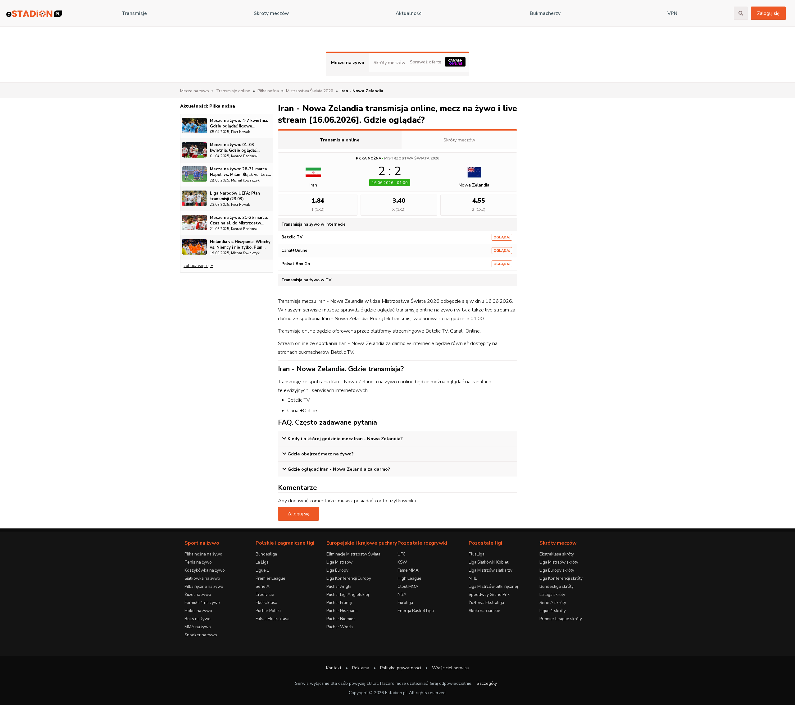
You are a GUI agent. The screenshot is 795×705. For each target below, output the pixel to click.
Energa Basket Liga (416, 611)
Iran (313, 185)
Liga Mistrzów (339, 562)
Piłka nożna (368, 158)
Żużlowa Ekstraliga (486, 603)
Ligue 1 (262, 570)
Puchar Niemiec (340, 619)
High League (409, 578)
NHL (473, 578)
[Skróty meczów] (34, 13)
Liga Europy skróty (556, 570)
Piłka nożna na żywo (203, 554)
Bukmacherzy (545, 13)
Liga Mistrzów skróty (558, 562)
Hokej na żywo (198, 611)
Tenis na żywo (198, 562)
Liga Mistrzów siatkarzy (490, 570)
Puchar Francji (339, 603)
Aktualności (409, 13)
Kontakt (333, 668)
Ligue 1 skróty (552, 611)
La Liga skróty (552, 594)
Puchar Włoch (339, 627)
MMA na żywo (197, 627)
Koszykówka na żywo (204, 570)
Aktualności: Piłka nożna (207, 106)
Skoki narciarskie (484, 611)
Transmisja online (340, 140)
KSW (402, 562)
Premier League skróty (560, 619)
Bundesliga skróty (556, 586)
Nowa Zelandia (474, 185)
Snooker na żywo (200, 635)
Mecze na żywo (347, 62)
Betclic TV (291, 237)
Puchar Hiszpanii (341, 611)
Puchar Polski (268, 611)
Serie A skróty (552, 603)
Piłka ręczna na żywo (203, 586)
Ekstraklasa (266, 603)
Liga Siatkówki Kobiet (488, 562)
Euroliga (405, 603)
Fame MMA (408, 570)
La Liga (262, 562)
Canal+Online (294, 250)
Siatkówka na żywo (202, 578)
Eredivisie (265, 594)
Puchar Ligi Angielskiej (347, 594)
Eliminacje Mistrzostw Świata (353, 554)
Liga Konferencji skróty (561, 578)
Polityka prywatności (400, 668)
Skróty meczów (271, 13)
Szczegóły (487, 683)
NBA (402, 594)
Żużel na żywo (197, 594)
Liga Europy (337, 570)
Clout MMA (408, 586)
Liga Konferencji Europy (348, 578)
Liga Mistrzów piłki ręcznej (493, 586)
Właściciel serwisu (450, 668)
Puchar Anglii (338, 586)
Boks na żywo (197, 619)
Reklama (360, 668)
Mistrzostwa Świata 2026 (411, 158)
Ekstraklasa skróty (556, 554)
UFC (402, 554)
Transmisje (134, 13)
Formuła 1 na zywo (202, 603)
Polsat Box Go (295, 264)
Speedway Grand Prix (489, 594)
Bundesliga (266, 554)
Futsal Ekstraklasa (272, 619)
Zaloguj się (768, 13)
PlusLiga (476, 554)
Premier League (270, 578)
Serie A (263, 586)
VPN (672, 13)
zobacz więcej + (198, 266)
